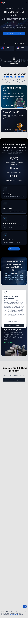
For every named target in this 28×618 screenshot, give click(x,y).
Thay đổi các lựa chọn (14, 321)
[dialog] (14, 309)
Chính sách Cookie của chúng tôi (13, 317)
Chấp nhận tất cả (14, 325)
